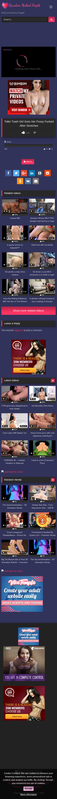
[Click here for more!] (12, 472)
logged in (18, 330)
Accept (28, 788)
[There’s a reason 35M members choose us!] (28, 373)
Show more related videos (28, 310)
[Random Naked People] (23, 6)
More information (28, 794)
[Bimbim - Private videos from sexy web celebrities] (28, 114)
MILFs (29, 161)
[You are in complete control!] (24, 680)
